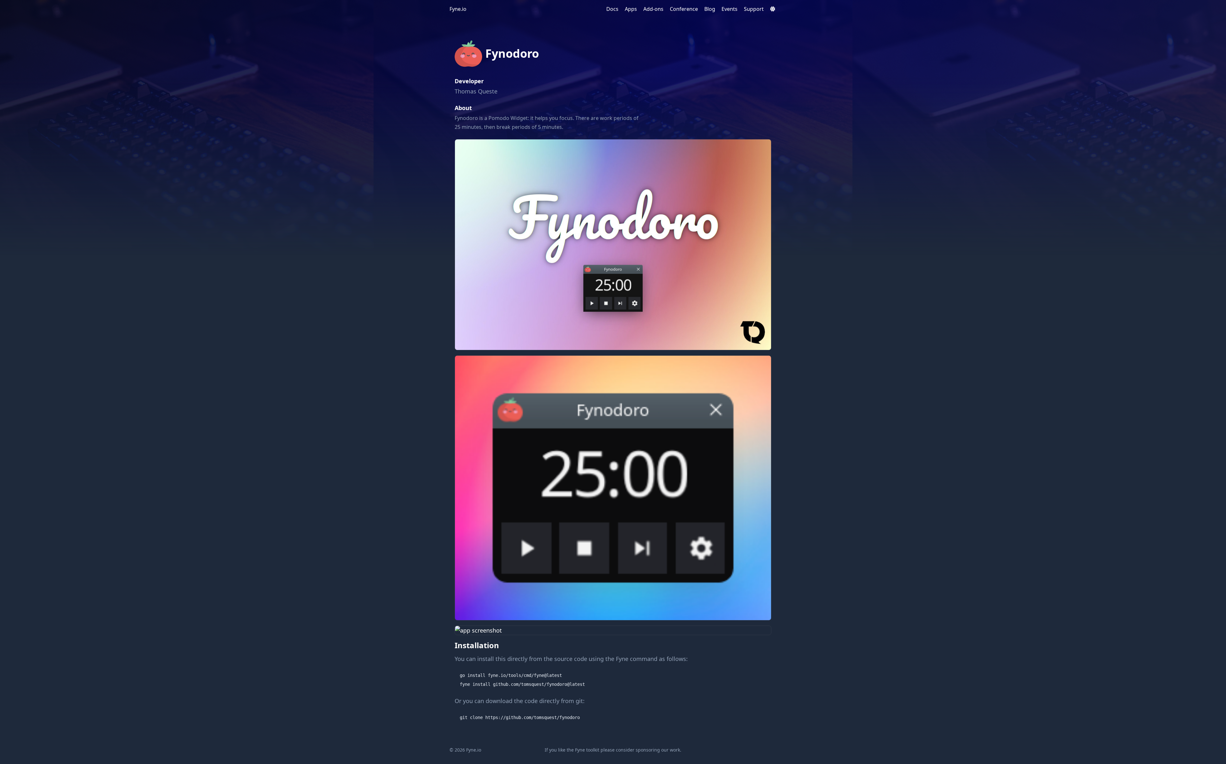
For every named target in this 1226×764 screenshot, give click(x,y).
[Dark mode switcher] (772, 8)
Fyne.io (458, 8)
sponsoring (648, 750)
